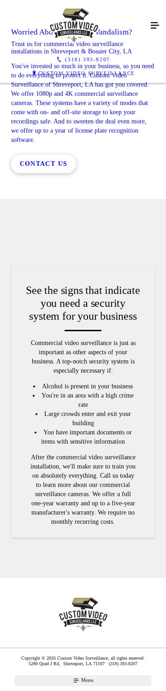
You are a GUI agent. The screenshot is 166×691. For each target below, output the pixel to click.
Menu (87, 680)
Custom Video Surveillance (86, 73)
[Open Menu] (155, 25)
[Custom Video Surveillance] (74, 25)
